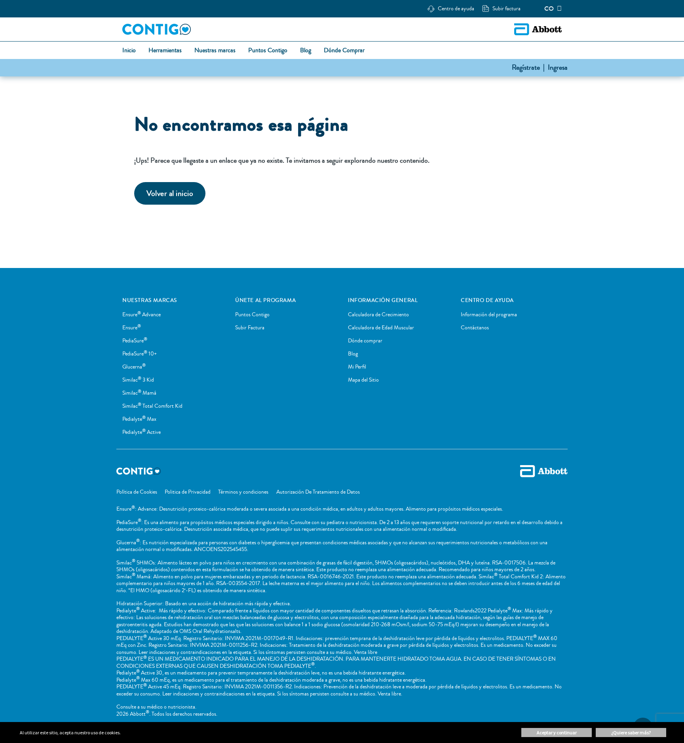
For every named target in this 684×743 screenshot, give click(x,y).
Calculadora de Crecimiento (378, 315)
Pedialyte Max (139, 419)
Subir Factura (249, 328)
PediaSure (134, 341)
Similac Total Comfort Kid (152, 406)
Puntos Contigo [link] (267, 51)
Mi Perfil (357, 367)
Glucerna (134, 367)
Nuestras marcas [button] (215, 51)
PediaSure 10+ (139, 354)
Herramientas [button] (165, 51)
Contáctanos (475, 328)
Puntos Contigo (252, 315)
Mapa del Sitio (363, 380)
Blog (353, 354)
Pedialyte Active (141, 432)
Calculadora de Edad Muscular (381, 328)
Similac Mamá (139, 393)
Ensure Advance (141, 315)
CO (549, 9)
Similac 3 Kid (138, 380)
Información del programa (489, 315)
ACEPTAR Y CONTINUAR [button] (557, 732)
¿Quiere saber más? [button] (631, 732)
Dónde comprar (365, 341)
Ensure (131, 328)
